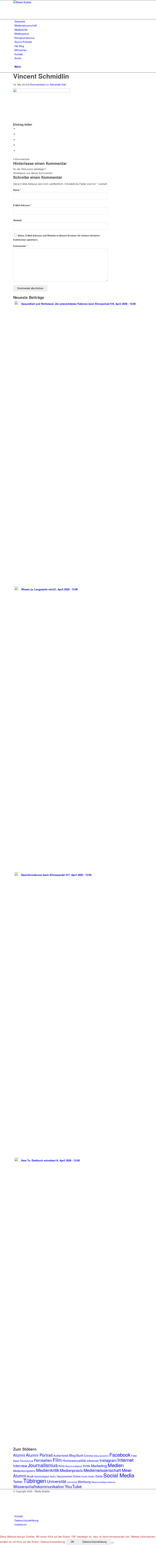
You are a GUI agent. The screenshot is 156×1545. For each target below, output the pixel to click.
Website (17, 220)
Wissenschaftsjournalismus (103, 1482)
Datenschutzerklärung (95, 1541)
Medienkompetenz (24, 1471)
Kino (61, 1466)
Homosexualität (74, 1460)
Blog (72, 1455)
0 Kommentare (36, 84)
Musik (30, 1476)
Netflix (53, 1476)
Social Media (118, 1475)
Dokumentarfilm (101, 1455)
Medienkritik (47, 1470)
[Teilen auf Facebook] (18, 129)
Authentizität (60, 1455)
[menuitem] (78, 21)
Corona (88, 1455)
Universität (56, 1481)
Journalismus (43, 1464)
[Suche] (15, 62)
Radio (91, 1476)
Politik (84, 1476)
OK (72, 1541)
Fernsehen (43, 1460)
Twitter (17, 1481)
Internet (125, 1459)
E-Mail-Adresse (22, 205)
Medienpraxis (71, 1470)
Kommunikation (73, 1466)
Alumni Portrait (39, 1455)
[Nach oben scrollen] (1, 1532)
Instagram (108, 1460)
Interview (20, 1465)
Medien (116, 1464)
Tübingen (34, 1480)
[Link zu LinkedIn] (15, 1508)
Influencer (93, 1461)
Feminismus (26, 1461)
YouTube (73, 1486)
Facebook (120, 1454)
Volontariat (72, 1482)
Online (77, 1476)
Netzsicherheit (64, 1476)
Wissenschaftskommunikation (38, 1486)
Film (57, 1459)
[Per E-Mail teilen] (18, 150)
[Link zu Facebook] (15, 1499)
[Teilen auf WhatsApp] (18, 139)
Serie (99, 1476)
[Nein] (112, 1542)
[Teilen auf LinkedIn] (18, 145)
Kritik (86, 1466)
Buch (79, 1455)
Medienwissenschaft (102, 1470)
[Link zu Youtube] (15, 1504)
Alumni (19, 1455)
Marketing (99, 1465)
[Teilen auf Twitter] (18, 134)
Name (17, 190)
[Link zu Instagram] (15, 1495)
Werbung (84, 1481)
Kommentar (20, 246)
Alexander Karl (58, 84)
